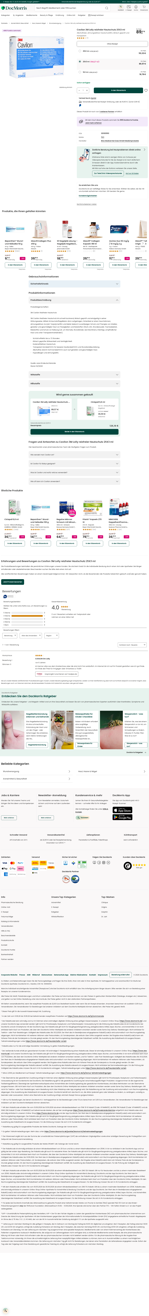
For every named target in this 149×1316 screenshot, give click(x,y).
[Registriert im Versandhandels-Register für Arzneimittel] (82, 864)
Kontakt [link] (4, 945)
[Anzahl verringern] (79, 90)
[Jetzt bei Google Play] (129, 817)
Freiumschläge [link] (7, 916)
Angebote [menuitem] (19, 15)
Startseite (4, 23)
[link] (66, 879)
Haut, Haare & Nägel (39, 23)
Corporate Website (9, 975)
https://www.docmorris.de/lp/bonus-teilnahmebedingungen (86, 1073)
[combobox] (72, 8)
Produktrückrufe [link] (7, 940)
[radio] (80, 51)
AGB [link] (28, 975)
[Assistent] (5, 1311)
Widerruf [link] (36, 975)
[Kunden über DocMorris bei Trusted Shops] (135, 866)
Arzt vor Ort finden (132, 173)
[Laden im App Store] (129, 810)
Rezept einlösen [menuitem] (97, 15)
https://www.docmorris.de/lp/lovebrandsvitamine (94, 1110)
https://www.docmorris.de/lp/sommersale (86, 1016)
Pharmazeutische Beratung (12, 902)
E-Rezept (4, 912)
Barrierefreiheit (7, 954)
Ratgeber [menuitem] (81, 15)
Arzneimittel (56, 902)
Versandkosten (7, 926)
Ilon (102, 137)
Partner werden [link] (7, 959)
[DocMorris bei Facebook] (99, 862)
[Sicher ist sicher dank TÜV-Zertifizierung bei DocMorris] (65, 863)
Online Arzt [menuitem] (71, 15)
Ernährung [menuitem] (60, 15)
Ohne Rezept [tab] (112, 44)
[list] (36, 57)
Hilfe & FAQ (5, 931)
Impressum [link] (103, 975)
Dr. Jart (104, 916)
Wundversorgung (55, 23)
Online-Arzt (5, 907)
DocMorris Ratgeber (135, 752)
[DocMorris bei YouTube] (108, 862)
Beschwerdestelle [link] (8, 935)
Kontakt (92, 975)
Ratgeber (55, 912)
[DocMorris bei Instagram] (104, 862)
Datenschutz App (61, 975)
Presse (22, 975)
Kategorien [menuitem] (5, 15)
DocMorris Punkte (8, 950)
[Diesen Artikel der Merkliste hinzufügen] (146, 90)
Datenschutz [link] (47, 975)
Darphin (104, 912)
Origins (104, 907)
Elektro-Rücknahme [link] (78, 975)
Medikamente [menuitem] (31, 15)
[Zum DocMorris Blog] (94, 862)
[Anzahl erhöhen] (87, 90)
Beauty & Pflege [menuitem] (46, 15)
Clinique (104, 902)
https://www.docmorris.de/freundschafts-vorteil (46, 1041)
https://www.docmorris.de (131, 1021)
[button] (108, 173)
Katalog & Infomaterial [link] (10, 921)
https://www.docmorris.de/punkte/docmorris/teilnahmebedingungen (73, 1131)
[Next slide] (143, 243)
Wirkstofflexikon (57, 916)
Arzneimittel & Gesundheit (20, 23)
